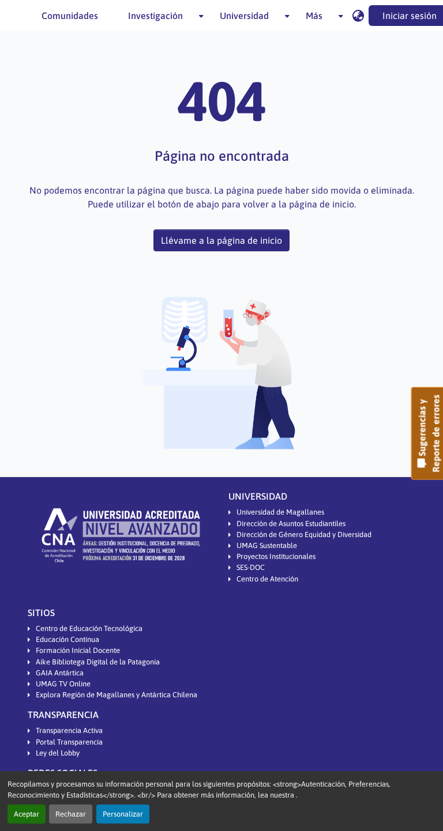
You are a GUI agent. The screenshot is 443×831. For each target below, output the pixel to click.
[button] (358, 16)
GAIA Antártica (60, 672)
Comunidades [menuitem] (70, 15)
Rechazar (70, 814)
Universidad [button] (244, 15)
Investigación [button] (155, 15)
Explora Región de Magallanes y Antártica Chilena (116, 694)
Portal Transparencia (69, 742)
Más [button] (314, 15)
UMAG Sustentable (266, 545)
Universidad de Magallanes (280, 512)
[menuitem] (159, 15)
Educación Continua (67, 639)
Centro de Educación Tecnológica (89, 628)
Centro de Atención (267, 579)
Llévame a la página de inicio (221, 240)
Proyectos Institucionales (276, 556)
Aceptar (26, 814)
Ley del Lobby (58, 753)
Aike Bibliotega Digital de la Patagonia (98, 662)
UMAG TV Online (63, 683)
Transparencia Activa (69, 730)
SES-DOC (250, 567)
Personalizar (123, 814)
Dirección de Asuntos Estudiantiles (291, 523)
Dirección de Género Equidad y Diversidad (303, 534)
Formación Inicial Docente (78, 650)
